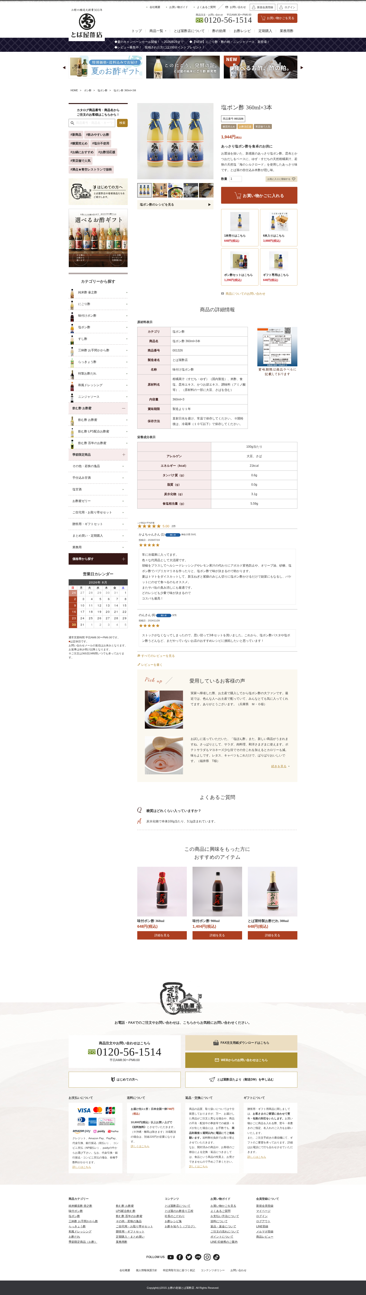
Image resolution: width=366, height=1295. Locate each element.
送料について (219, 1221)
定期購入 (265, 31)
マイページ (263, 1211)
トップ (137, 31)
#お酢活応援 (106, 152)
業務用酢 (287, 31)
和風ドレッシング (80, 1231)
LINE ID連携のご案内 (224, 1241)
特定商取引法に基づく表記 (179, 1270)
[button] (64, 68)
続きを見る (279, 766)
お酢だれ (74, 1236)
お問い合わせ (238, 1270)
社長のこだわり (175, 1216)
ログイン (262, 1216)
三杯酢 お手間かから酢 (83, 1221)
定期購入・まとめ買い (130, 1236)
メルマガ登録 (264, 1231)
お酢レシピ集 (173, 1221)
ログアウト (263, 1221)
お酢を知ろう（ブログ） (180, 1226)
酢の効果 (219, 31)
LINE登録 (262, 1226)
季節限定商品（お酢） (83, 1241)
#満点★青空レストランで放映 (91, 169)
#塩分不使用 (100, 143)
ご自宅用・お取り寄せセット (134, 1226)
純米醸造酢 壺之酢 (80, 1205)
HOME (74, 90)
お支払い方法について (224, 1216)
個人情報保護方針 (146, 1270)
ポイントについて (221, 1236)
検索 (122, 122)
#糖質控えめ (79, 143)
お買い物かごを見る (223, 1205)
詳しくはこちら (81, 1167)
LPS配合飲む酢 (126, 1211)
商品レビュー (264, 1236)
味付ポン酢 (76, 1211)
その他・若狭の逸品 (129, 1221)
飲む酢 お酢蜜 (125, 1205)
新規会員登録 (264, 1205)
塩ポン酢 (103, 90)
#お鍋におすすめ (82, 152)
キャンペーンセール (137, 41)
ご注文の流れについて (224, 1231)
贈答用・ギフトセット (130, 1231)
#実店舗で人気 (81, 160)
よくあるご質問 (220, 1211)
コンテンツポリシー (213, 1270)
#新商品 (76, 134)
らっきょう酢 (77, 1226)
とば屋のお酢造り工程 (179, 1211)
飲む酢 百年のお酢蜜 (129, 1216)
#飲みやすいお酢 (97, 134)
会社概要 (125, 1270)
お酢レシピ (242, 31)
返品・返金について (223, 1226)
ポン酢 (88, 90)
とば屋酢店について (189, 31)
